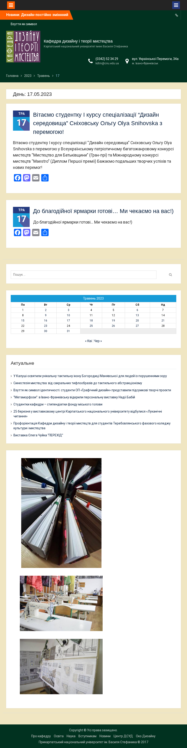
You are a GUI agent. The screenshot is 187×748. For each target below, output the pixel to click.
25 (91, 325)
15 (22, 320)
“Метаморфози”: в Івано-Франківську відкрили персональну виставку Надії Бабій (74, 397)
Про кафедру (41, 736)
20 (137, 320)
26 (113, 325)
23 (45, 325)
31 (68, 331)
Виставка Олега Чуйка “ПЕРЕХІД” (38, 435)
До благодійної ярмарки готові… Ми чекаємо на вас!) (103, 211)
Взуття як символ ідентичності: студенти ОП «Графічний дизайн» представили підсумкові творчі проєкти (92, 390)
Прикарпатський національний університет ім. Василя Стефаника (88, 742)
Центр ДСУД (123, 736)
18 (91, 320)
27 (137, 325)
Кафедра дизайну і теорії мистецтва (78, 41)
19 (113, 320)
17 (68, 320)
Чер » (98, 341)
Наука (71, 736)
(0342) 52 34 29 (107, 59)
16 (45, 320)
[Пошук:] (85, 274)
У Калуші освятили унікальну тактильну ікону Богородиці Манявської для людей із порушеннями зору (90, 376)
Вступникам (87, 736)
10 (68, 315)
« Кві (88, 341)
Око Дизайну (146, 736)
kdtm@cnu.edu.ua (107, 63)
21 (163, 320)
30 (45, 331)
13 (137, 315)
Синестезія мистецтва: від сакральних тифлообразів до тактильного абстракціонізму (77, 383)
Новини (105, 736)
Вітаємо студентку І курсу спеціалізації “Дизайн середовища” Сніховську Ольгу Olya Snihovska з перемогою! (97, 123)
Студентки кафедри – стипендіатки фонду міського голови (57, 404)
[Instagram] (176, 15)
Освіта (59, 736)
